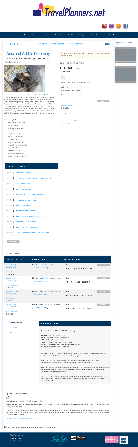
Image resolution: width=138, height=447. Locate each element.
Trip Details (11, 44)
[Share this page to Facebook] (106, 44)
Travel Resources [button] (97, 35)
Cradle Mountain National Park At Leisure (32, 233)
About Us (111, 35)
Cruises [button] (34, 35)
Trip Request (82, 35)
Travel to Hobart (23, 205)
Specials (70, 35)
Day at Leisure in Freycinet (26, 222)
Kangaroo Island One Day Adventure (30, 194)
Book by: (68, 269)
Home (25, 35)
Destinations (59, 35)
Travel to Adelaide (23, 189)
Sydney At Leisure (23, 184)
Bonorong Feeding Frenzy (26, 211)
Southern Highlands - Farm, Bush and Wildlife (34, 178)
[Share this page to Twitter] (109, 44)
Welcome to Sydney (24, 173)
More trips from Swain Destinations (22, 418)
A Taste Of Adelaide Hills (26, 200)
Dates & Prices (57, 44)
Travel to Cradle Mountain (26, 227)
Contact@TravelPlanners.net (18, 441)
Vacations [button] (46, 35)
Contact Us (103, 101)
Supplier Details (75, 44)
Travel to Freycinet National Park (29, 216)
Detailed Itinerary (13, 241)
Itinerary (43, 44)
